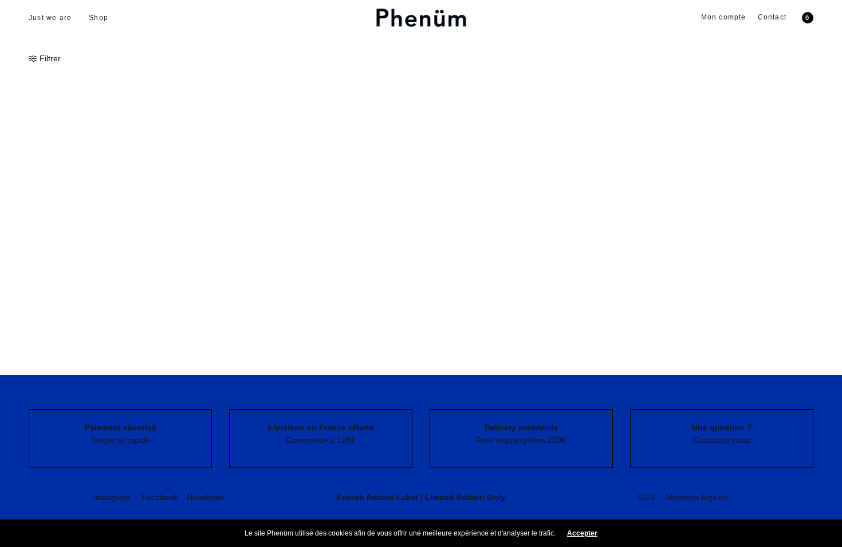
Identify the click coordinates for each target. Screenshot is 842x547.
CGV (646, 497)
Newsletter (206, 497)
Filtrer (50, 58)
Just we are (50, 18)
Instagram (111, 497)
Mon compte (723, 17)
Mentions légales (696, 497)
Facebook (159, 497)
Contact (772, 17)
